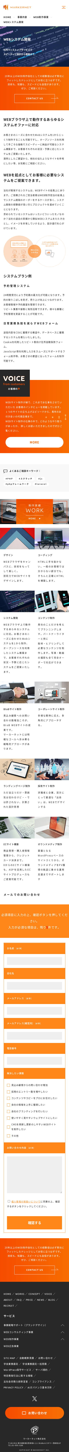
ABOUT (8, 1300)
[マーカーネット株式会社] (17, 7)
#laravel (41, 484)
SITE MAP (9, 1358)
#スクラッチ (26, 479)
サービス (9, 1316)
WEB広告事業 (11, 1346)
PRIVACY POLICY (13, 1387)
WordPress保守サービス (17, 1370)
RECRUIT (9, 1306)
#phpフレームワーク (17, 484)
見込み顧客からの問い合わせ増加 (29, 1085)
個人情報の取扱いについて (25, 1202)
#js (40, 479)
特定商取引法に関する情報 (18, 1376)
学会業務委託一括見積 (34, 1364)
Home (7, 17)
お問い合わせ (45, 1358)
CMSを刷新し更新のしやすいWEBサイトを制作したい (33, 1126)
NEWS (40, 1300)
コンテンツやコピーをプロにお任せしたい (34, 1098)
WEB (41, 17)
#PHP (9, 479)
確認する (34, 1222)
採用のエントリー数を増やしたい (29, 1092)
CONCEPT (34, 1294)
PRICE (29, 1300)
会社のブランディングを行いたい (29, 1111)
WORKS (19, 1294)
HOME (7, 1294)
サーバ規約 (42, 1370)
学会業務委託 (11, 1364)
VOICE (48, 1294)
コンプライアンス (42, 1381)
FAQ (19, 1300)
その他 (15, 1136)
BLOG (51, 1300)
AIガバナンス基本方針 (40, 1387)
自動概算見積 (27, 1358)
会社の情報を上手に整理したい (28, 1105)
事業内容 (22, 17)
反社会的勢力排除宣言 (16, 1381)
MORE (34, 442)
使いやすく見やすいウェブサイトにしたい (34, 1118)
